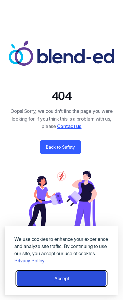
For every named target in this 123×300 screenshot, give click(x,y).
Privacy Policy (29, 260)
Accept (61, 278)
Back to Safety (60, 147)
